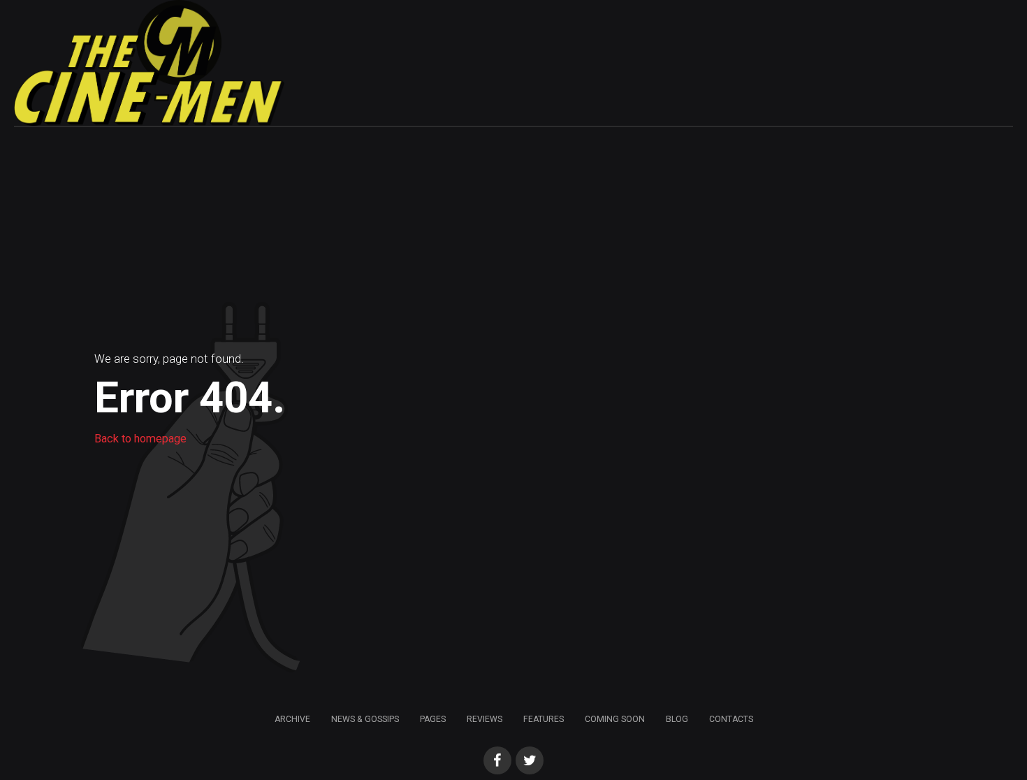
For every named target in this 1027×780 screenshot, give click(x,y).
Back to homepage (140, 438)
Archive (292, 719)
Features (543, 719)
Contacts (731, 719)
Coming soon (615, 719)
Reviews (484, 719)
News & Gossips (365, 719)
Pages (433, 719)
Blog (677, 719)
